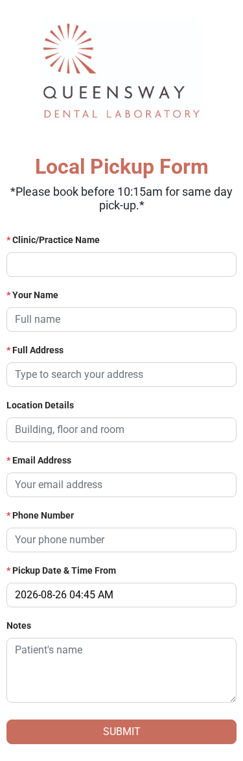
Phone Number (40, 515)
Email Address (38, 460)
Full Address (35, 350)
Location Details (40, 405)
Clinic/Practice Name (53, 240)
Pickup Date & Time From (61, 570)
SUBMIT (122, 731)
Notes (18, 625)
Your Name (32, 295)
